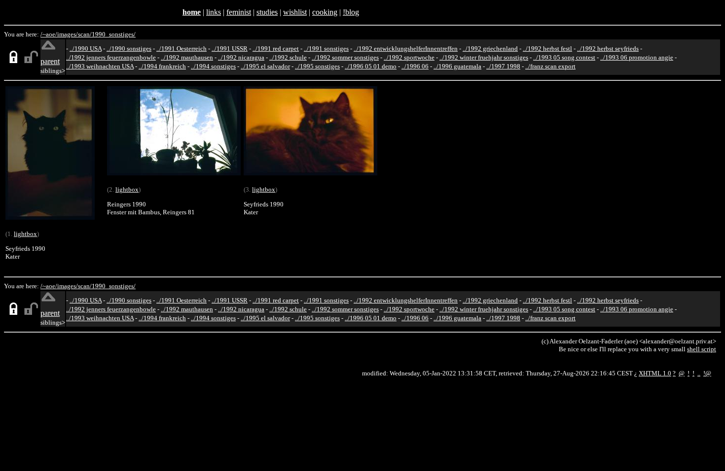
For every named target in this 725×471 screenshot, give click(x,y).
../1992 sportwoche (409, 57)
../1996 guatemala (457, 66)
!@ (707, 373)
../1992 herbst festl (547, 48)
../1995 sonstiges (317, 66)
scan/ (85, 34)
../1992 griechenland (490, 48)
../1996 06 (415, 66)
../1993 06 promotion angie (636, 57)
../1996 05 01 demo (371, 66)
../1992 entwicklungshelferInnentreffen (406, 48)
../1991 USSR (230, 48)
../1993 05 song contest (564, 57)
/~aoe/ (48, 34)
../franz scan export (550, 66)
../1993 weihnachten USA (100, 66)
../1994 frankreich (162, 66)
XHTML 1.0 (655, 373)
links (213, 12)
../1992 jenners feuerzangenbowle (111, 57)
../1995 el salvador (265, 66)
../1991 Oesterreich (181, 48)
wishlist (295, 12)
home (191, 12)
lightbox (25, 233)
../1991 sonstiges (326, 48)
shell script (701, 349)
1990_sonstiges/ (114, 34)
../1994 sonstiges (213, 66)
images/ (67, 34)
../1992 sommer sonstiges (345, 57)
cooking (324, 12)
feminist (238, 12)
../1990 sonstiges (129, 48)
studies (267, 12)
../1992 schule (288, 57)
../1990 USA (86, 48)
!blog (351, 12)
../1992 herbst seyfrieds (608, 48)
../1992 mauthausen (187, 57)
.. (698, 373)
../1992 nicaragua (241, 57)
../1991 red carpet (276, 48)
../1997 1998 (503, 66)
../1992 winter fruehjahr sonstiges (483, 57)
